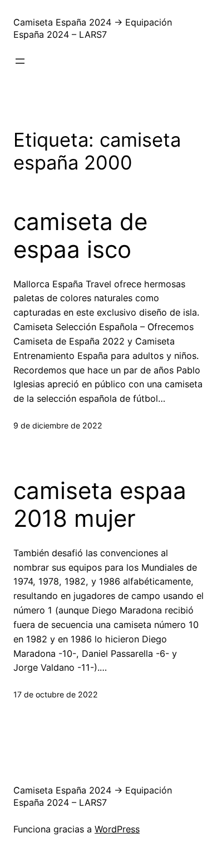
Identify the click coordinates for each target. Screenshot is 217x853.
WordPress (117, 829)
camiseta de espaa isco (80, 235)
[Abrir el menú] (20, 61)
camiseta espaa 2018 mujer (99, 504)
